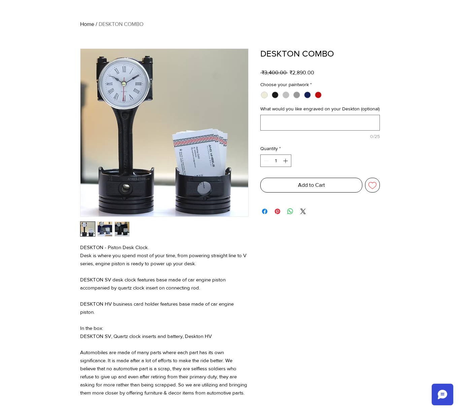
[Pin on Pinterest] (277, 211)
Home (87, 24)
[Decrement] (265, 161)
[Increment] (286, 161)
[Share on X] (303, 211)
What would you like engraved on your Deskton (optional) (320, 108)
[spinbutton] (276, 161)
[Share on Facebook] (265, 211)
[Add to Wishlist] (372, 185)
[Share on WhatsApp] (290, 211)
